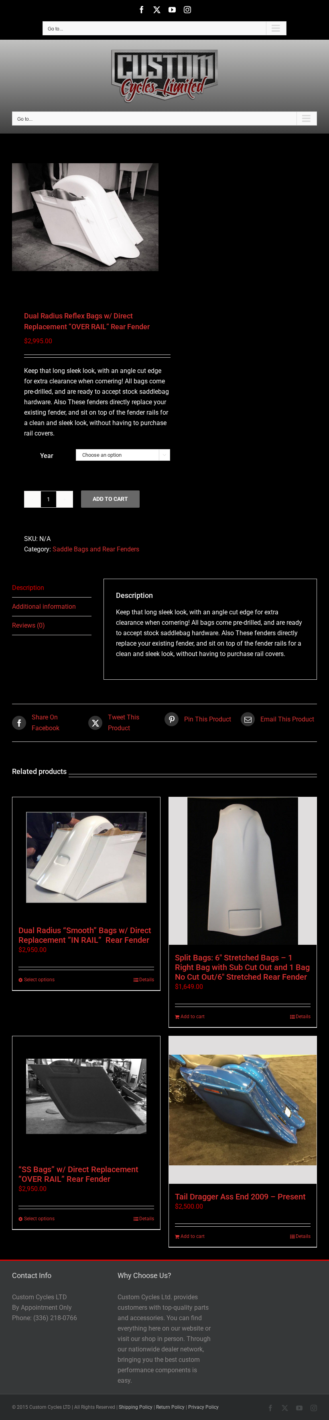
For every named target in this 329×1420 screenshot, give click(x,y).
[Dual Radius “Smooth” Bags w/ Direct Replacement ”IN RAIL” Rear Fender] (86, 857)
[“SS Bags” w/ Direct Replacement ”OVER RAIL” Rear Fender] (86, 1096)
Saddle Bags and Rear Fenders (96, 549)
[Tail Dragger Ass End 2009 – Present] (243, 1110)
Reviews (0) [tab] (28, 625)
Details (146, 979)
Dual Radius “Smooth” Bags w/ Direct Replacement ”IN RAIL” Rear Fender (84, 935)
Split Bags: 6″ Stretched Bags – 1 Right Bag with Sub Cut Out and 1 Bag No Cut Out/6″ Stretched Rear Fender (242, 967)
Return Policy (170, 1407)
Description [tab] (28, 587)
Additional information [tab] (44, 606)
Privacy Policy (203, 1407)
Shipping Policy (135, 1407)
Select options (39, 979)
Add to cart (110, 499)
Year (46, 456)
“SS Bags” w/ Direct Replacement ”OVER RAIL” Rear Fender (78, 1174)
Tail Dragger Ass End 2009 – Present (240, 1196)
